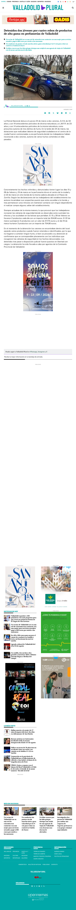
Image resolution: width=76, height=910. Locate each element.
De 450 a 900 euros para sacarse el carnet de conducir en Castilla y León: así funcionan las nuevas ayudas (23, 638)
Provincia (15, 1)
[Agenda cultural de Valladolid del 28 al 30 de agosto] (7, 646)
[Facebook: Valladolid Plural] (27, 106)
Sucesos (34, 1)
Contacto (54, 864)
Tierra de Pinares (39, 851)
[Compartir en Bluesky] (58, 113)
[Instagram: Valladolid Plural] (29, 106)
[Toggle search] (73, 8)
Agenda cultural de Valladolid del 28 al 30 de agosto (23, 645)
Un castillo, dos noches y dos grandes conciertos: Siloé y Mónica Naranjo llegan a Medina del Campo (23, 655)
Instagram (41, 352)
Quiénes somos (59, 851)
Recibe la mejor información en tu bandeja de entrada (23, 357)
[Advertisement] (38, 329)
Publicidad (46, 864)
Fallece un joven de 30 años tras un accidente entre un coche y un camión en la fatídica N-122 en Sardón (23, 750)
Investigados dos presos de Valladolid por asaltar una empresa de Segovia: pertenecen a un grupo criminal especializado (64, 823)
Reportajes (16, 858)
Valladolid (7, 851)
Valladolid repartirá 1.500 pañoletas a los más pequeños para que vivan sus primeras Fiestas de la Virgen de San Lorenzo (23, 618)
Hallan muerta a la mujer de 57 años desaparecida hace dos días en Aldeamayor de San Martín (23, 732)
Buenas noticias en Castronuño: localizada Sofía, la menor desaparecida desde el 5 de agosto (23, 741)
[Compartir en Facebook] (49, 113)
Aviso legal (58, 854)
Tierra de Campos (39, 854)
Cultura (15, 855)
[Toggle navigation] (3, 8)
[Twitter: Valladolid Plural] (25, 106)
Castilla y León (24, 1)
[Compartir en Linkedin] (66, 113)
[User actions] (73, 1)
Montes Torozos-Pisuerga (42, 856)
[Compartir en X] (53, 113)
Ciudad (9, 1)
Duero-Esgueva (39, 858)
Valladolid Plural (17, 105)
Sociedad (48, 1)
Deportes (40, 1)
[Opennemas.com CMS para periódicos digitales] (38, 897)
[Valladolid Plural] (38, 8)
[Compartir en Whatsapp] (70, 113)
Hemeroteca (22, 864)
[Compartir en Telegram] (62, 113)
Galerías (24, 858)
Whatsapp (33, 352)
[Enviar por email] (45, 113)
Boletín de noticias (34, 864)
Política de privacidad (61, 856)
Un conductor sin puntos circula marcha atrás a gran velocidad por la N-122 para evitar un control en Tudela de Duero (37, 45)
